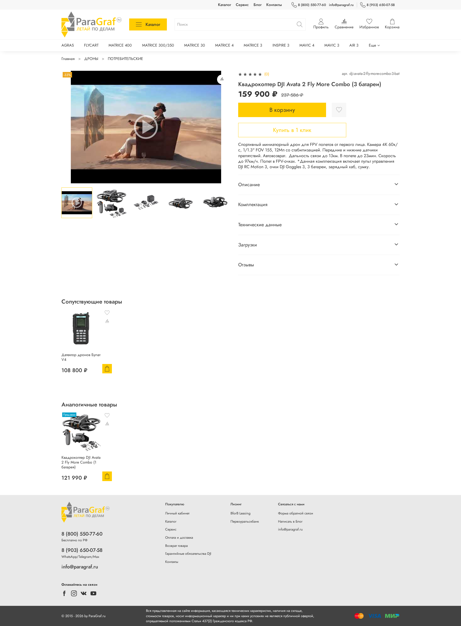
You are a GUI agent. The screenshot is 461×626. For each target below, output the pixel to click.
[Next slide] (223, 127)
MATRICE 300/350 (158, 45)
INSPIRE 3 (281, 45)
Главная (68, 58)
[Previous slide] (69, 127)
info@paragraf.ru (341, 4)
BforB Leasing (240, 513)
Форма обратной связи (295, 513)
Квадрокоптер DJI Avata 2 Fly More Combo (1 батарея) (81, 462)
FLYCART (91, 45)
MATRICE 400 (120, 45)
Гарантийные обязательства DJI (188, 553)
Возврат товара (176, 545)
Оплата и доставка (179, 537)
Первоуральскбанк (244, 521)
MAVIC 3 (331, 45)
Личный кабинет (177, 513)
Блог (257, 4)
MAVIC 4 (306, 45)
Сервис (242, 4)
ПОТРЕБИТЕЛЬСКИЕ (125, 58)
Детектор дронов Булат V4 (80, 357)
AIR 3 (353, 45)
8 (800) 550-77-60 (312, 4)
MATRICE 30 (194, 45)
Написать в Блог (290, 521)
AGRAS (67, 45)
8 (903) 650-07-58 (381, 4)
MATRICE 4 (224, 45)
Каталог (224, 4)
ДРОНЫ (91, 58)
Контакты (274, 4)
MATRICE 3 (253, 45)
